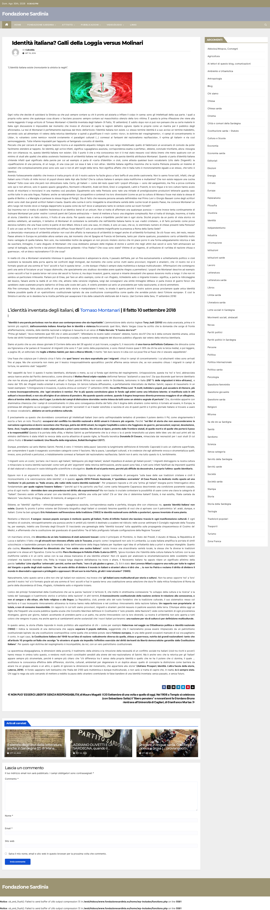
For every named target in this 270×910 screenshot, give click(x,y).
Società (212, 474)
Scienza (212, 444)
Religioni (212, 407)
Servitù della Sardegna (220, 459)
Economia (213, 145)
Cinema (212, 115)
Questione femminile (219, 384)
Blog (210, 86)
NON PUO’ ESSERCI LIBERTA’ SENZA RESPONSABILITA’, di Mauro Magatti (55, 694)
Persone (212, 347)
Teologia (212, 511)
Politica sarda (215, 369)
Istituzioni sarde (216, 257)
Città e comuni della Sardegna (224, 123)
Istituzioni (213, 250)
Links (133, 25)
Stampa (212, 489)
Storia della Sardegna (219, 504)
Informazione (215, 242)
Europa (211, 190)
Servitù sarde (215, 466)
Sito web (9, 841)
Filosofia (212, 205)
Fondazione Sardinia (25, 14)
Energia (212, 175)
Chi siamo (213, 93)
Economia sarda (216, 153)
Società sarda (215, 481)
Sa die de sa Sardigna (219, 421)
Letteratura (214, 272)
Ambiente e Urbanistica (220, 71)
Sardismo (213, 436)
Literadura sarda (216, 302)
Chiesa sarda (215, 108)
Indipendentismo (217, 227)
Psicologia (213, 377)
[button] (266, 24)
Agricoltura (214, 56)
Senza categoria (216, 451)
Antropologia (215, 78)
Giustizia (212, 212)
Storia (211, 496)
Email (9, 828)
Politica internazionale (220, 362)
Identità (212, 220)
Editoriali (212, 160)
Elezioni (212, 168)
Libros (211, 287)
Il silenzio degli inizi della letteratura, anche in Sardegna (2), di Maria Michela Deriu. (34, 748)
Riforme (212, 414)
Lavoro (211, 265)
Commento (12, 778)
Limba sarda (214, 295)
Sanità (211, 429)
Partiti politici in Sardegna (222, 339)
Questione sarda (216, 399)
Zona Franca (214, 541)
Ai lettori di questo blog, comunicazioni (229, 63)
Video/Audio (115, 25)
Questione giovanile (218, 392)
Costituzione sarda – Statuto (223, 130)
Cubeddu (30, 50)
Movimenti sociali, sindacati (223, 317)
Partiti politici (215, 332)
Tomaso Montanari (100, 310)
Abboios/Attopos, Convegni (223, 48)
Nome (9, 815)
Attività (68, 25)
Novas (211, 324)
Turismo (212, 533)
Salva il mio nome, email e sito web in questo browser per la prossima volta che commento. (57, 853)
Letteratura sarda (217, 280)
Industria (212, 235)
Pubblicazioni (90, 25)
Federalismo (214, 198)
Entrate (211, 183)
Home (17, 25)
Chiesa (211, 101)
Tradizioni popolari (218, 518)
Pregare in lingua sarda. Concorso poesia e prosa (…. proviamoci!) (165, 746)
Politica (212, 354)
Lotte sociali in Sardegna (221, 309)
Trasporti (213, 526)
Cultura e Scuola (217, 138)
